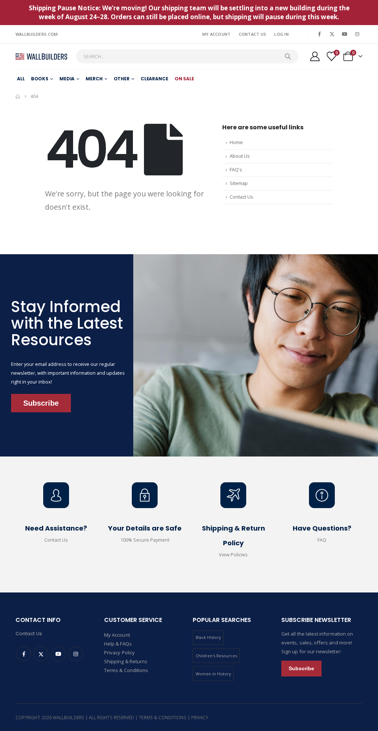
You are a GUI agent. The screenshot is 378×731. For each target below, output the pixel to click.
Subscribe (41, 403)
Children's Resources (216, 655)
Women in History (213, 673)
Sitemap (239, 183)
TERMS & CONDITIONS (163, 717)
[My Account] (314, 56)
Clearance (154, 79)
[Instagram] (357, 34)
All (21, 79)
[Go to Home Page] (18, 96)
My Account (216, 34)
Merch (94, 79)
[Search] (288, 56)
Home (236, 142)
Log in (281, 34)
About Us (240, 156)
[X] (332, 34)
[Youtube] (344, 34)
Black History (208, 637)
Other (122, 79)
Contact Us (253, 34)
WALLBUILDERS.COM (37, 34)
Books (39, 79)
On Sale (184, 79)
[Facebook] (319, 34)
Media (67, 79)
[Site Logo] (41, 56)
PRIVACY (199, 717)
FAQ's (236, 170)
